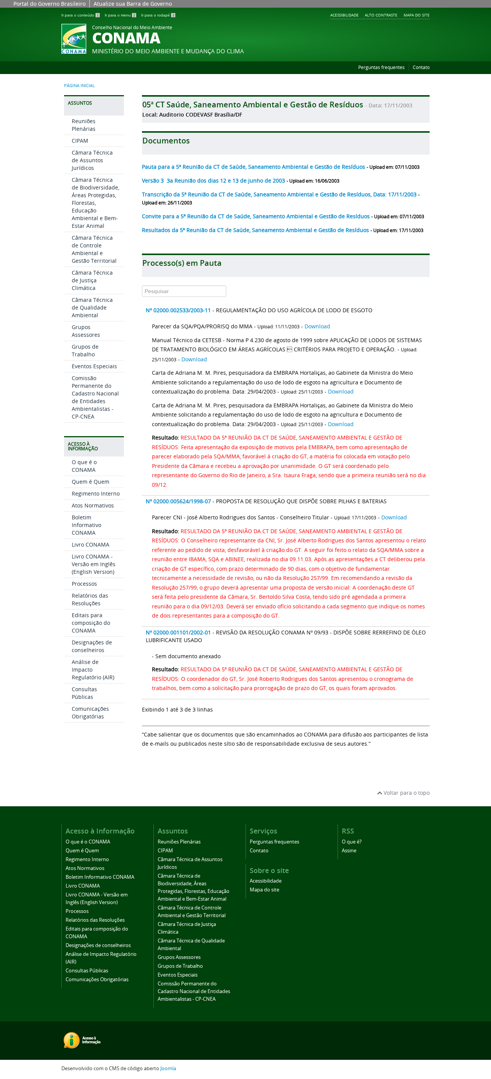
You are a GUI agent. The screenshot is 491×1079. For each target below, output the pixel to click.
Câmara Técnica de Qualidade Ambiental (92, 307)
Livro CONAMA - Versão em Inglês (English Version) (93, 564)
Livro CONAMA (90, 544)
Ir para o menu (120, 15)
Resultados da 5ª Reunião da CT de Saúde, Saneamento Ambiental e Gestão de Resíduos (256, 230)
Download (317, 326)
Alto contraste (381, 15)
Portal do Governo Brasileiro (49, 3)
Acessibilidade (344, 15)
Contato (421, 67)
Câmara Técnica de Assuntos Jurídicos (92, 160)
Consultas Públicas (84, 692)
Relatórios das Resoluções (90, 599)
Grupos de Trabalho (85, 350)
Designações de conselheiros (92, 646)
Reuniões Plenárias (84, 124)
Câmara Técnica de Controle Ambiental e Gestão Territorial (94, 249)
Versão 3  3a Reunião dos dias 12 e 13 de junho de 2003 (214, 180)
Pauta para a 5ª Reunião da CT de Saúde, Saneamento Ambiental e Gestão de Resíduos (254, 166)
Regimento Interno (96, 493)
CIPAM (80, 140)
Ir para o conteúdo (80, 15)
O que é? (352, 841)
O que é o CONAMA (84, 465)
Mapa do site (417, 15)
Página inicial (79, 85)
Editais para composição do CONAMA (91, 622)
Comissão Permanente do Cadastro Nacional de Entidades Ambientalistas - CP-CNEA (95, 397)
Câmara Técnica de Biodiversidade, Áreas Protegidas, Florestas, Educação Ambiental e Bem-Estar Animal (95, 202)
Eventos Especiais (94, 366)
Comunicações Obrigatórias (90, 712)
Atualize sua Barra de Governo (133, 3)
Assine (349, 850)
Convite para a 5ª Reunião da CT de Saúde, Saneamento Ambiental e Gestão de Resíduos (256, 216)
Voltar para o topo (406, 792)
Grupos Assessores (86, 330)
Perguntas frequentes (381, 67)
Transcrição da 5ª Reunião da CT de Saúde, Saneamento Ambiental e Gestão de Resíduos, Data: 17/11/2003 (280, 194)
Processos (84, 583)
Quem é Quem (90, 481)
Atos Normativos (93, 505)
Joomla (168, 1068)
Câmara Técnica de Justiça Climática (92, 280)
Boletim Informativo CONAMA (86, 525)
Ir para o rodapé (158, 15)
